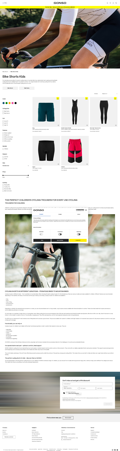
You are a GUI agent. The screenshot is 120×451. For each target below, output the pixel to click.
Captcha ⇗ (79, 394)
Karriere (4, 432)
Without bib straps (8, 137)
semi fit (6, 123)
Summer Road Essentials (37, 439)
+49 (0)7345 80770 (67, 439)
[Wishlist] (110, 3)
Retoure (92, 439)
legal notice (40, 449)
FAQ (62, 432)
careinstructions (94, 435)
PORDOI (63, 166)
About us (4, 430)
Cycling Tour (7, 186)
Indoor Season (35, 435)
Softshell (34, 430)
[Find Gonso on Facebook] (115, 450)
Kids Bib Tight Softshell (66, 128)
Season (4, 154)
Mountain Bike (7, 188)
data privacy (45, 449)
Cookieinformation (52, 449)
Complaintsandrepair (95, 432)
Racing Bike (7, 184)
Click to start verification (73, 393)
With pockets (7, 141)
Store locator (68, 417)
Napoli (33, 166)
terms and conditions (33, 449)
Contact (63, 430)
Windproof (6, 135)
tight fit (6, 125)
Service (92, 427)
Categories (5, 108)
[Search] (107, 3)
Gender (4, 146)
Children (6, 148)
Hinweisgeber (65, 449)
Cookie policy (59, 449)
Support (92, 430)
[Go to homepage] (60, 3)
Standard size (5, 165)
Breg (33, 128)
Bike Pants (6, 111)
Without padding (8, 139)
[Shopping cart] (116, 3)
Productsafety (94, 437)
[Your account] (113, 3)
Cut (3, 118)
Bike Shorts (7, 113)
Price (4, 172)
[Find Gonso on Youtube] (117, 450)
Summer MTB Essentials (37, 437)
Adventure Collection (36, 441)
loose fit (6, 121)
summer (6, 156)
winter (5, 158)
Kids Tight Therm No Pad (95, 128)
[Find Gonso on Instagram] (112, 450)
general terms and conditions (69, 399)
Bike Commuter (8, 190)
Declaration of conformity (73, 449)
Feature (4, 130)
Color (4, 99)
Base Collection (35, 432)
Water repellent (7, 133)
